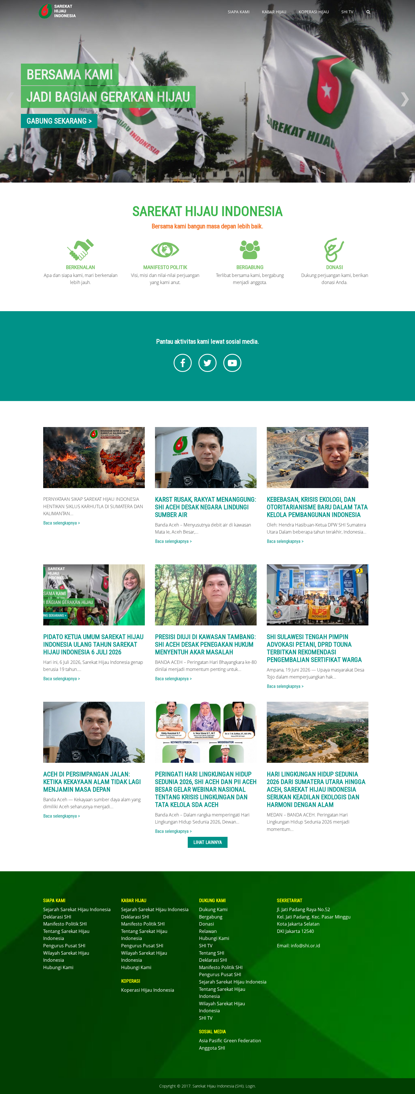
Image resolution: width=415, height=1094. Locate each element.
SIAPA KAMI (239, 11)
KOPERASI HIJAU (314, 11)
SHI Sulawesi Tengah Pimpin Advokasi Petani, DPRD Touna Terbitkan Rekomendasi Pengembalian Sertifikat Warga (314, 648)
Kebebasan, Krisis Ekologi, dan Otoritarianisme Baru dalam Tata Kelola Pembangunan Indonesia (317, 507)
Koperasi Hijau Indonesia (147, 990)
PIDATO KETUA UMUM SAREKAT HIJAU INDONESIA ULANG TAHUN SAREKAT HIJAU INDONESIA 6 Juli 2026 (93, 644)
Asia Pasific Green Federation (230, 1040)
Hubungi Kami (58, 967)
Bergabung (210, 917)
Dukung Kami (213, 909)
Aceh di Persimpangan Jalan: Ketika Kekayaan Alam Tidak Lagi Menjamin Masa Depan (92, 781)
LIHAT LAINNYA (207, 842)
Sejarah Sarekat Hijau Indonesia (77, 909)
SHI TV (347, 11)
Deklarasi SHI (57, 917)
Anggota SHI (212, 1048)
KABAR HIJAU (274, 11)
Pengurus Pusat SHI (64, 946)
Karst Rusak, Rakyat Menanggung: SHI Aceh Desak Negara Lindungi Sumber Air (205, 507)
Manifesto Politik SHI (65, 924)
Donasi (206, 924)
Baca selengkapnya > (61, 523)
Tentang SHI (211, 953)
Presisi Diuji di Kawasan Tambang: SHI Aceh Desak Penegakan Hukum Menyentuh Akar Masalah (205, 644)
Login (250, 1086)
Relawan (208, 931)
